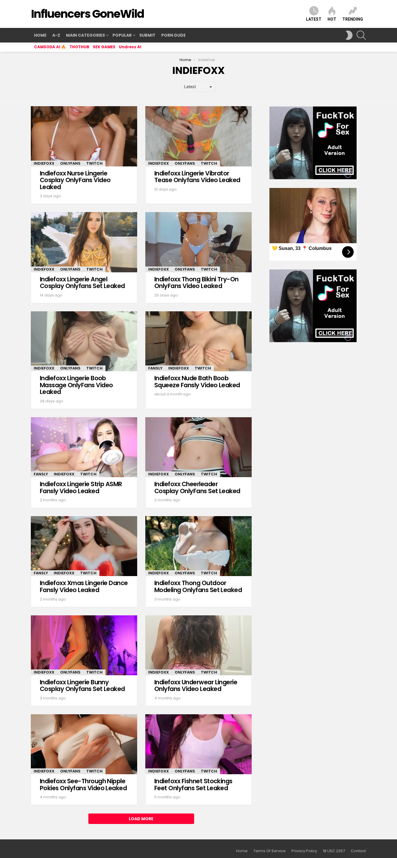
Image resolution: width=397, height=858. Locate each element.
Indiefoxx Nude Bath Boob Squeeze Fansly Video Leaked (197, 381)
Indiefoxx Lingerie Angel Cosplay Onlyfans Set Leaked (82, 282)
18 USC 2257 (334, 851)
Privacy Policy (304, 851)
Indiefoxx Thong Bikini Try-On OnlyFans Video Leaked (196, 282)
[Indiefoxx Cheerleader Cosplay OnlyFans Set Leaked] (198, 447)
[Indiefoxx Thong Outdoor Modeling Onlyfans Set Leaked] (198, 546)
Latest (313, 19)
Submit (147, 35)
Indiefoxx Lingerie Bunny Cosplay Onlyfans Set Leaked (82, 685)
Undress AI (130, 47)
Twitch (94, 163)
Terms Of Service (269, 851)
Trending (352, 19)
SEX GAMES (104, 47)
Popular (122, 35)
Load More (141, 819)
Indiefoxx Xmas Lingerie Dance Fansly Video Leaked (84, 586)
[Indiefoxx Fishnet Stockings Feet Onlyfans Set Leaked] (198, 744)
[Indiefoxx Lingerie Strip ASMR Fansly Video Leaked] (84, 447)
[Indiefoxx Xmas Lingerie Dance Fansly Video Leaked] (84, 546)
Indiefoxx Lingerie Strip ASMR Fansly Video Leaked (81, 487)
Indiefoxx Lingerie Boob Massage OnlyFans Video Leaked (76, 385)
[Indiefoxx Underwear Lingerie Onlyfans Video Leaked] (198, 645)
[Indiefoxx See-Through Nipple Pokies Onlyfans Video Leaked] (84, 744)
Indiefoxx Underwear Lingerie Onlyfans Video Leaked (195, 685)
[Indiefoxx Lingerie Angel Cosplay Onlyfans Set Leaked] (84, 242)
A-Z (56, 35)
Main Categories (85, 35)
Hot (332, 19)
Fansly (155, 368)
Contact (358, 851)
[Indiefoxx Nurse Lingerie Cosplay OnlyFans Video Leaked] (84, 136)
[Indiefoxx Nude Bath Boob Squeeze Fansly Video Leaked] (198, 341)
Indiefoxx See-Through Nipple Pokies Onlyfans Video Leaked (83, 784)
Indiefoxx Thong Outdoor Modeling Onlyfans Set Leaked (198, 586)
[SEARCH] (361, 35)
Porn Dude (173, 35)
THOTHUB (79, 47)
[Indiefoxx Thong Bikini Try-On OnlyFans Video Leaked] (198, 242)
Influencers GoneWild (87, 14)
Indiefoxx (44, 163)
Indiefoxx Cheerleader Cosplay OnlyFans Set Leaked (197, 487)
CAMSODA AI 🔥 (50, 47)
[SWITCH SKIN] (349, 35)
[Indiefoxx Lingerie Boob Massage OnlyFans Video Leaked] (84, 341)
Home (40, 35)
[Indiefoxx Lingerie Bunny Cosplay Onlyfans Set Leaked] (84, 645)
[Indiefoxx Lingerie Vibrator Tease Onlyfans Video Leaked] (198, 136)
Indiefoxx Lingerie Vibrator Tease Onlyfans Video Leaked (197, 176)
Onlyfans (70, 163)
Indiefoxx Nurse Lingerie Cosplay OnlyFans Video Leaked (75, 180)
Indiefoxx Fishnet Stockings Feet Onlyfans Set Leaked (193, 784)
